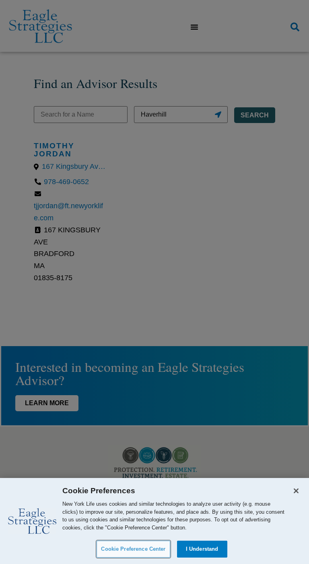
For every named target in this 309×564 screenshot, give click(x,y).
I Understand (202, 549)
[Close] (296, 491)
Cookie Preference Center (133, 549)
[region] (154, 521)
